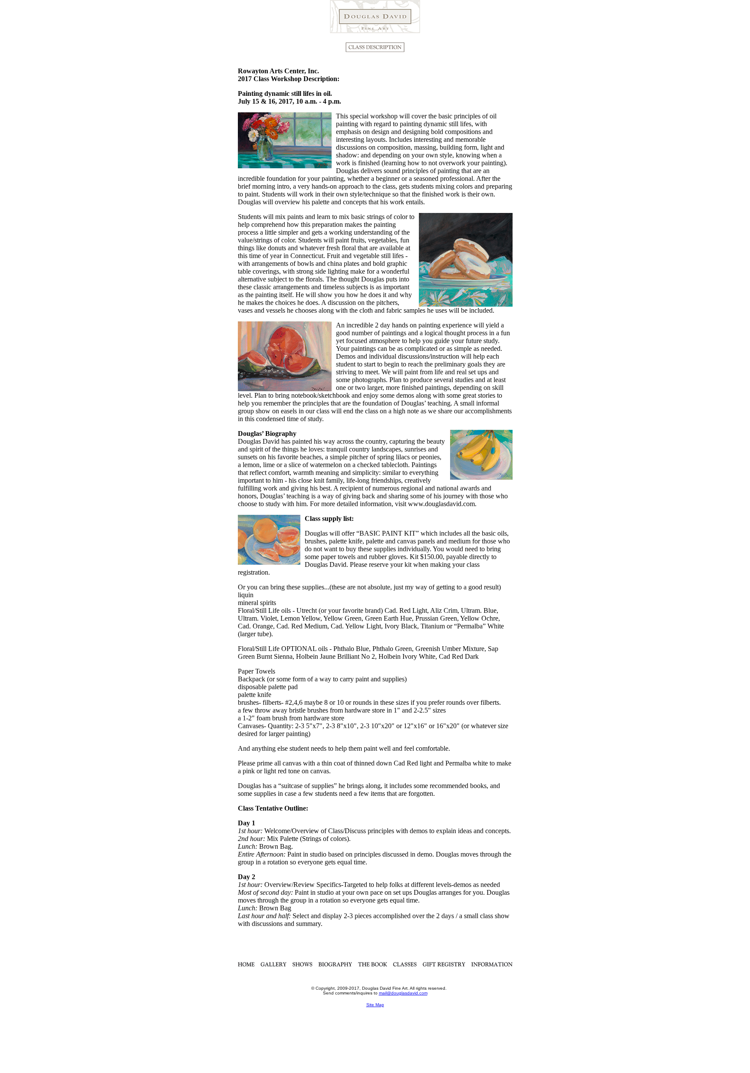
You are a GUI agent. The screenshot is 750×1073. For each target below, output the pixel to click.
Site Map (375, 1004)
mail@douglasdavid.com (403, 993)
